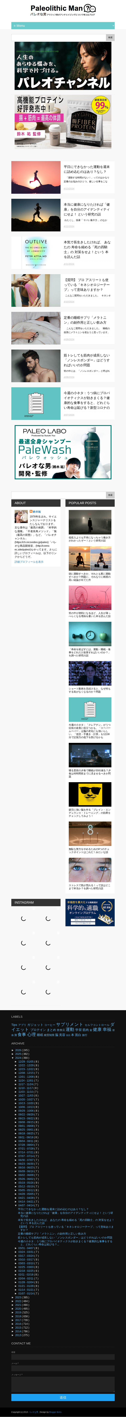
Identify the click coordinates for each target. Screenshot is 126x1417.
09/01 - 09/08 (26, 1126)
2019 (18, 1312)
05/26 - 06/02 (26, 1179)
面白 (78, 1035)
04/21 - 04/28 (26, 1198)
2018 (18, 1316)
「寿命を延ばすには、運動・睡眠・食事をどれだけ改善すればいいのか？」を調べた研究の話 (90, 652)
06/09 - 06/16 (26, 1171)
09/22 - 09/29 (26, 1114)
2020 (18, 1308)
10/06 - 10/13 (26, 1107)
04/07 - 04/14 (26, 1205)
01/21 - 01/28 (26, 1286)
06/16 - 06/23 (26, 1167)
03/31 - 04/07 (26, 1248)
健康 (98, 1029)
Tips (14, 1024)
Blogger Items (55, 1412)
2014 (18, 1331)
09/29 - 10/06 (26, 1110)
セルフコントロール (97, 1025)
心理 (32, 1034)
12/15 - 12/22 (26, 1069)
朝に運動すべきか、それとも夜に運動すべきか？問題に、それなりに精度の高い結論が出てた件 (90, 576)
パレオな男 (33, 1412)
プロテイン (38, 1030)
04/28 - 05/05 (26, 1194)
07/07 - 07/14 (26, 1156)
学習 (78, 1030)
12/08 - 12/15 (26, 1073)
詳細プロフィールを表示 (29, 561)
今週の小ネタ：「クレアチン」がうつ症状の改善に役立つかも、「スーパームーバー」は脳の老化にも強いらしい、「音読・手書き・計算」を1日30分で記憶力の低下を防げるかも (90, 731)
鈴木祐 (37, 511)
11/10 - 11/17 (26, 1088)
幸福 (107, 1029)
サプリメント (70, 1024)
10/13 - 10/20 (26, 1103)
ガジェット (35, 1024)
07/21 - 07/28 (26, 1148)
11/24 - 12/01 (26, 1080)
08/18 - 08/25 (26, 1133)
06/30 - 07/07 (26, 1160)
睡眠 (40, 1035)
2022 (18, 1301)
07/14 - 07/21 (26, 1152)
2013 (18, 1335)
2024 (18, 1058)
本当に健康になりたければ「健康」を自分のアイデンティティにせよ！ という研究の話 (87, 209)
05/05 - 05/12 (26, 1190)
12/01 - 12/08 (26, 1076)
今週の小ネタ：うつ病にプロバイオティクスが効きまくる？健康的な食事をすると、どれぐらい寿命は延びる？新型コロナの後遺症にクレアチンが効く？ (87, 402)
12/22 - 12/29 (26, 1065)
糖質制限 (49, 1035)
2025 (18, 1054)
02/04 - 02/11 (26, 1278)
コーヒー (50, 1025)
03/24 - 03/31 (26, 1252)
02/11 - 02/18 (26, 1274)
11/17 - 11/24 (26, 1084)
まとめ (52, 1030)
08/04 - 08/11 (26, 1141)
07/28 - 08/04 (26, 1144)
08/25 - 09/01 (26, 1129)
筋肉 (86, 1030)
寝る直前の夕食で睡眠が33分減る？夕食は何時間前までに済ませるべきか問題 (90, 773)
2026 (18, 1050)
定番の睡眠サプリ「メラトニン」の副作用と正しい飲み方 (52, 1233)
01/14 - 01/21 (26, 1289)
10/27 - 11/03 (26, 1095)
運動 (70, 1029)
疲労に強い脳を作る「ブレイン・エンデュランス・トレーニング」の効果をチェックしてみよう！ (90, 812)
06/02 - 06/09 (26, 1175)
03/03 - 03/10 (26, 1263)
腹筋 (68, 1035)
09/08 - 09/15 (26, 1122)
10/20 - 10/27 (26, 1099)
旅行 (84, 1035)
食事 (22, 1034)
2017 (18, 1320)
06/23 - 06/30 (26, 1163)
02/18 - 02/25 (26, 1270)
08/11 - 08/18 (26, 1137)
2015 (18, 1327)
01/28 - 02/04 (26, 1282)
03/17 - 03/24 (26, 1255)
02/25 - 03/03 (26, 1267)
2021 (18, 1305)
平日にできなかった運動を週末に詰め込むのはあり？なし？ (53, 1209)
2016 (18, 1324)
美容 (62, 1035)
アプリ (22, 1025)
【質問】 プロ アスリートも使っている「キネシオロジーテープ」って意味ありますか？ (87, 284)
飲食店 (61, 1030)
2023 (18, 1297)
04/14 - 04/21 (26, 1201)
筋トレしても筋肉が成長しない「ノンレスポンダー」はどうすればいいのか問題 (87, 360)
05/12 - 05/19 (26, 1186)
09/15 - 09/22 (26, 1118)
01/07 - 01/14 (26, 1293)
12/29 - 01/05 (26, 1061)
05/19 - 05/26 (26, 1182)
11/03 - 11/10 (26, 1091)
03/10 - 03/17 (26, 1259)
